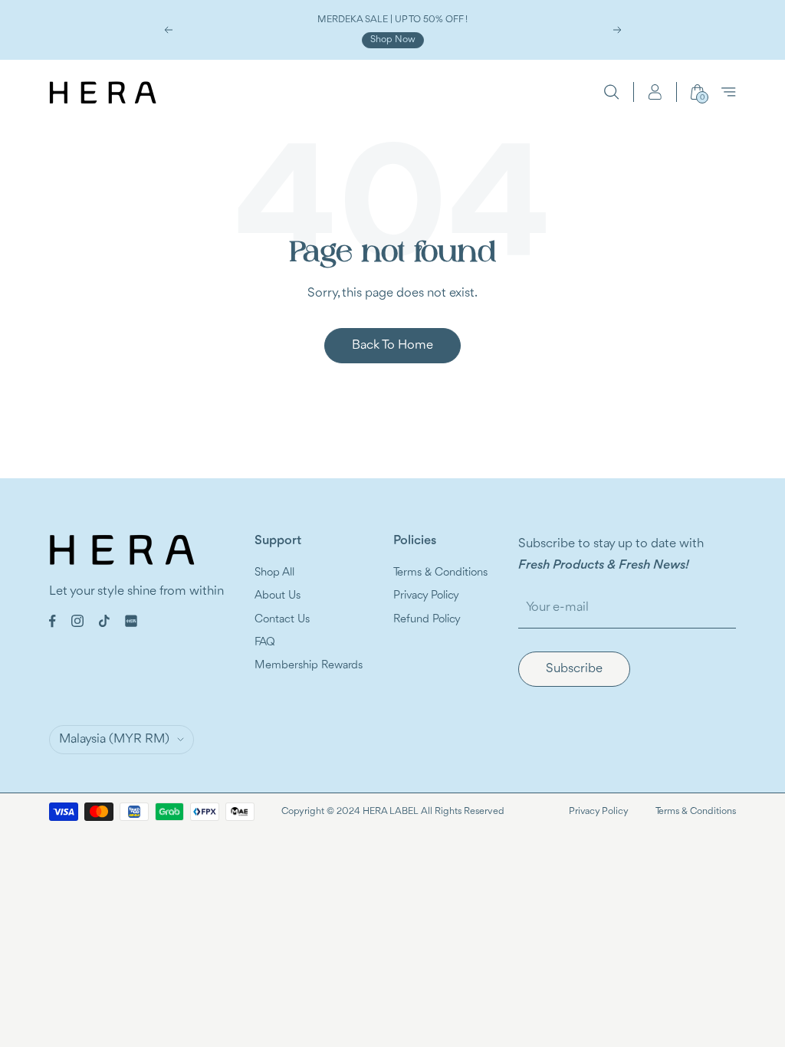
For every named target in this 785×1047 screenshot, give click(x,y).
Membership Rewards (309, 665)
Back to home (392, 345)
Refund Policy (427, 619)
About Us (278, 596)
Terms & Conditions (440, 573)
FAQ (265, 642)
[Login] (654, 92)
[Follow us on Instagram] (77, 621)
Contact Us (282, 619)
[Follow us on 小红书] (131, 621)
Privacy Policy (426, 596)
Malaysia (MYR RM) (114, 739)
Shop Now (392, 39)
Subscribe (574, 668)
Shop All (274, 573)
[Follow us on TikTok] (104, 621)
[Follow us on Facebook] (52, 621)
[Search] (611, 92)
